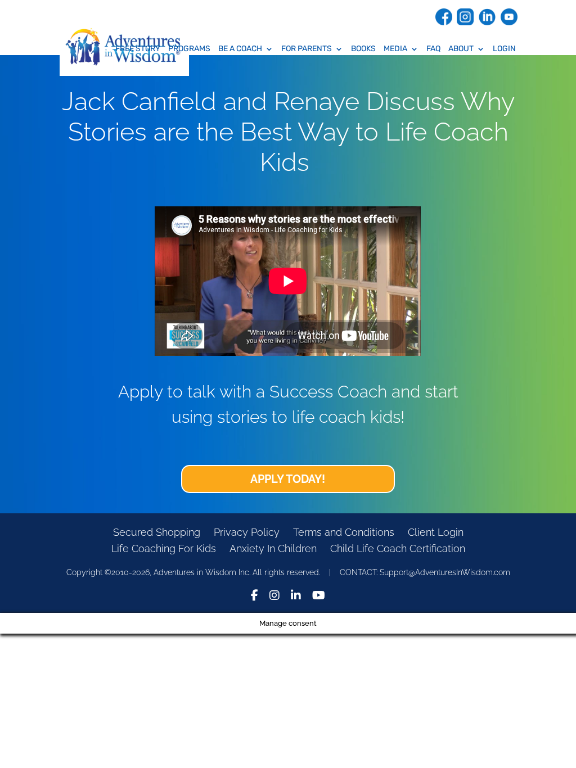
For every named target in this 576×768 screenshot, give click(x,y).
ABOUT (461, 49)
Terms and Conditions (343, 532)
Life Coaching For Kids (163, 548)
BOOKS (363, 49)
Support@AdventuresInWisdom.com (445, 572)
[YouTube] (318, 596)
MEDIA (395, 49)
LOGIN (504, 49)
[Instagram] (274, 596)
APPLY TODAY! (287, 479)
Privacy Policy (247, 532)
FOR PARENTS (306, 49)
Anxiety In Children (273, 548)
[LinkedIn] (296, 596)
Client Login (436, 532)
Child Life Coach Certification (397, 548)
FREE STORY (137, 49)
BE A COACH (240, 49)
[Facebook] (254, 596)
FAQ (433, 49)
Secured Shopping (156, 532)
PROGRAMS (189, 49)
